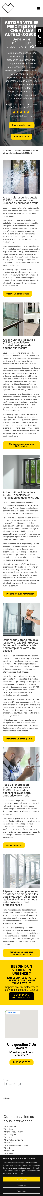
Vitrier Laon (8, 1129)
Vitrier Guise (9, 1151)
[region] (21, 1175)
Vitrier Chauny (9, 1137)
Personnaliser (21, 1185)
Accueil (18, 150)
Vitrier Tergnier (10, 1134)
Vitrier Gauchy (9, 1148)
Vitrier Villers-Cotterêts (13, 1140)
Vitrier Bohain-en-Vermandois (16, 1145)
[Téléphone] (39, 37)
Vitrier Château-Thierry (13, 1132)
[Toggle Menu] (38, 8)
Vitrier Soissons (10, 1126)
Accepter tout (22, 1179)
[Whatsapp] (39, 43)
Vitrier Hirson (9, 1142)
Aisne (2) (27, 150)
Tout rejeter (21, 1191)
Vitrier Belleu (9, 1153)
